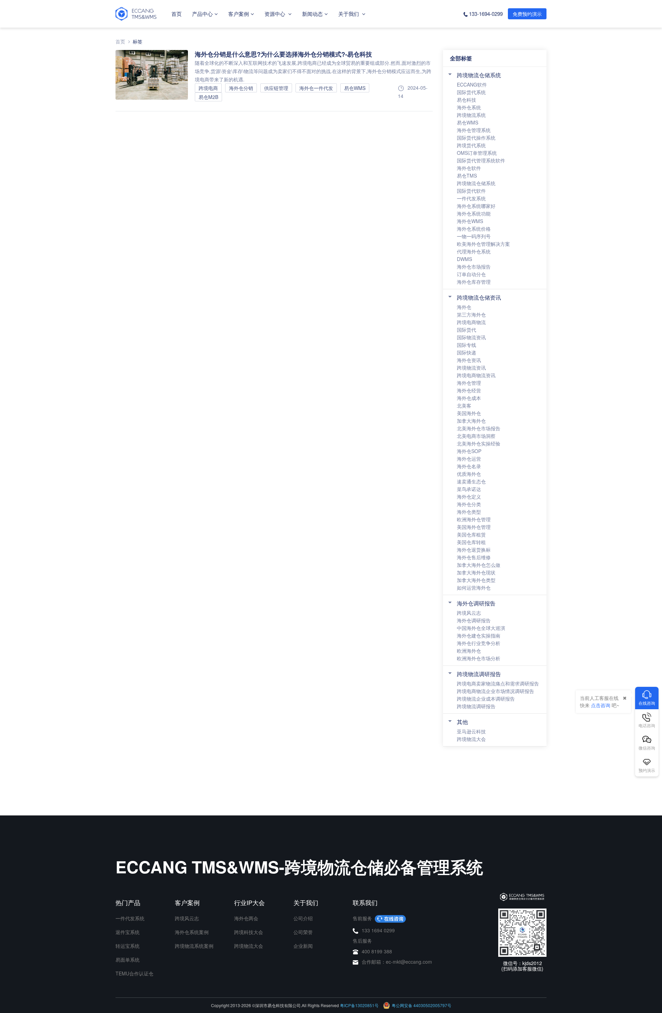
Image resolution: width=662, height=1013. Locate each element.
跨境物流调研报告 (479, 674)
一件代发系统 (471, 198)
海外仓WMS (470, 221)
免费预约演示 (527, 13)
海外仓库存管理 (474, 281)
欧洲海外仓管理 (474, 519)
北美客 (464, 405)
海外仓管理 (469, 382)
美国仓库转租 (471, 542)
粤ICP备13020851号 (359, 1005)
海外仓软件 (469, 167)
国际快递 (466, 352)
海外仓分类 (469, 504)
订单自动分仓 (471, 274)
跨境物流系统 (471, 114)
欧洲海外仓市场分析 (478, 658)
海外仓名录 (469, 466)
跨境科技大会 (248, 932)
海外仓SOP (469, 451)
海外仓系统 (469, 107)
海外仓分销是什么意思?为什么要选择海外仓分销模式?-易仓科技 (283, 54)
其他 (462, 722)
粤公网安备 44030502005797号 (421, 1005)
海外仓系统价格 (474, 228)
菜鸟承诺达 (469, 488)
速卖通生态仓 (471, 481)
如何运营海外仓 (474, 587)
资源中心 (275, 13)
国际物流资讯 (471, 337)
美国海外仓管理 (474, 526)
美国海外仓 (469, 413)
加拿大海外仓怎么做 (478, 564)
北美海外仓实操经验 (478, 443)
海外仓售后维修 (474, 557)
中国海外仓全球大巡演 (481, 627)
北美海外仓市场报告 (478, 428)
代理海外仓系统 (474, 251)
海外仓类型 (469, 511)
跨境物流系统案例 (194, 945)
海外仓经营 (469, 390)
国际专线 (466, 344)
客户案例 (238, 13)
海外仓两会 (246, 918)
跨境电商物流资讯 (476, 375)
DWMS (464, 258)
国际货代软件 (471, 190)
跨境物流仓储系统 (479, 75)
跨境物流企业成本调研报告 (486, 698)
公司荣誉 (303, 932)
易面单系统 (128, 959)
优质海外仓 (469, 473)
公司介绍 (303, 918)
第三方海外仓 (471, 314)
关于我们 (349, 13)
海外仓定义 (469, 496)
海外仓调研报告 (476, 603)
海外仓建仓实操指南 (478, 635)
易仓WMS (467, 122)
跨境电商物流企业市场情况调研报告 (495, 691)
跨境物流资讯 (471, 367)
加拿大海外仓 (471, 420)
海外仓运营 (469, 458)
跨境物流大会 (471, 738)
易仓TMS (467, 175)
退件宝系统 (128, 932)
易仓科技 (466, 99)
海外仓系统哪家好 (476, 205)
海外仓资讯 (469, 360)
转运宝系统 (128, 945)
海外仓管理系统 (474, 130)
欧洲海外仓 (469, 650)
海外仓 (464, 306)
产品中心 (202, 13)
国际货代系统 (471, 92)
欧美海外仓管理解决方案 (483, 243)
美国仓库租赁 (471, 534)
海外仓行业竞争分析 (478, 643)
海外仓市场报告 (474, 266)
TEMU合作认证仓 (134, 973)
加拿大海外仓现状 (476, 572)
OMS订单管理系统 (477, 152)
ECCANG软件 (472, 84)
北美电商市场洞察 (476, 435)
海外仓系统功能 (474, 213)
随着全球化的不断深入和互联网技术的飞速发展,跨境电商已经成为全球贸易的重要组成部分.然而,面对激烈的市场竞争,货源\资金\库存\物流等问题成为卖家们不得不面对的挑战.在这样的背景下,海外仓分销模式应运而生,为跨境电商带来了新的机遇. (313, 71)
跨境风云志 (469, 612)
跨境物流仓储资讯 (479, 297)
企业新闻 (303, 945)
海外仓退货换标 (474, 549)
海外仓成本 (469, 397)
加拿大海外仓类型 (476, 579)
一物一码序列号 (474, 236)
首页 (176, 13)
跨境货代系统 (471, 145)
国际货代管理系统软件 (481, 160)
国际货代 (466, 329)
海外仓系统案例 (192, 932)
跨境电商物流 (471, 322)
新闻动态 (312, 13)
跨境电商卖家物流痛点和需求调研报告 (498, 683)
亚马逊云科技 (471, 731)
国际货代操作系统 (476, 137)
